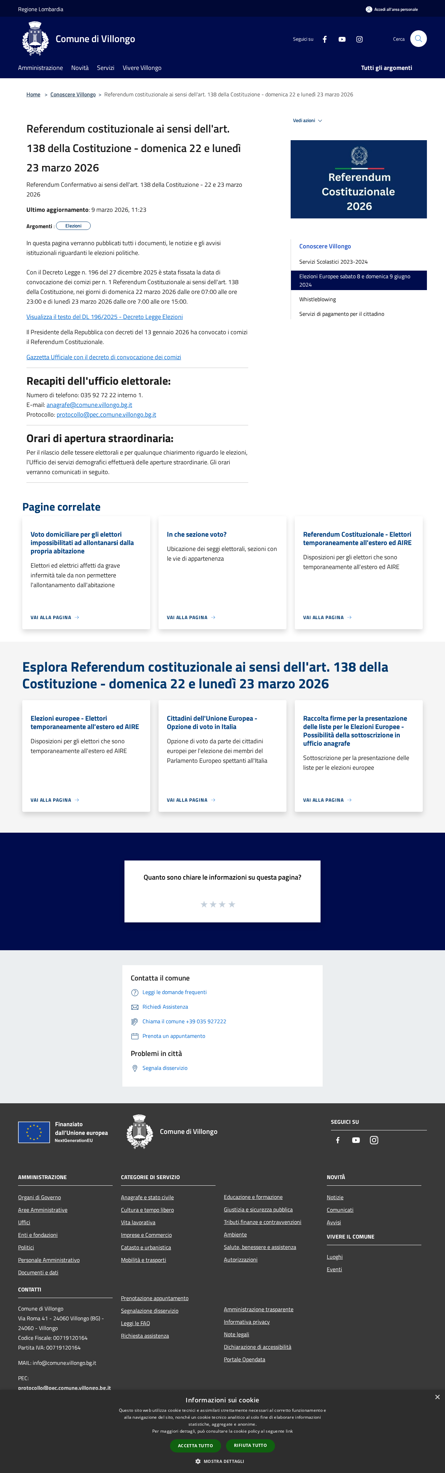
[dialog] (222, 1431)
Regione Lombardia (40, 9)
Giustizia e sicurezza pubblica (258, 1209)
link (289, 1431)
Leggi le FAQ (135, 1323)
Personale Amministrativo (49, 1260)
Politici (26, 1247)
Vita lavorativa (138, 1222)
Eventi (334, 1269)
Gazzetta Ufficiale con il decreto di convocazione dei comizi (103, 357)
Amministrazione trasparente (258, 1309)
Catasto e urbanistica (146, 1247)
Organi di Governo (39, 1197)
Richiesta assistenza (145, 1335)
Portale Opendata (244, 1359)
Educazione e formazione (253, 1197)
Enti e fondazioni (38, 1235)
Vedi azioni (304, 120)
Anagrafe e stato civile (147, 1197)
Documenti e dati (38, 1272)
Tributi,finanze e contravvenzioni (262, 1222)
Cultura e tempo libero (147, 1210)
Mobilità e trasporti (143, 1260)
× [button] (437, 1397)
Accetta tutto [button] (195, 1446)
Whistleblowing (317, 299)
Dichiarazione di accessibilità (257, 1347)
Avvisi (334, 1222)
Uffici (24, 1222)
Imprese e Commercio (146, 1235)
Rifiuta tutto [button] (250, 1445)
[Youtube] (339, 38)
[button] (222, 1461)
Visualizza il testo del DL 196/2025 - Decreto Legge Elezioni (104, 316)
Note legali (236, 1334)
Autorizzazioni (241, 1259)
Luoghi (335, 1256)
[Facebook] (322, 38)
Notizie (335, 1197)
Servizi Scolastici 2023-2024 (333, 261)
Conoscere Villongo (73, 94)
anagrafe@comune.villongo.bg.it (89, 404)
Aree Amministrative (42, 1210)
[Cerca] (418, 38)
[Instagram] (357, 38)
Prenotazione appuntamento (154, 1298)
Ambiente (235, 1234)
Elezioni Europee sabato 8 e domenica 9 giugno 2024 (354, 280)
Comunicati (340, 1210)
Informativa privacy (247, 1322)
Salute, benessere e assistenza (260, 1247)
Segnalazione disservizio (149, 1310)
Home (33, 94)
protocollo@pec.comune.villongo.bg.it (106, 414)
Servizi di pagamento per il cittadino (341, 314)
